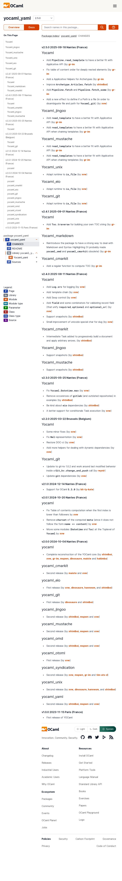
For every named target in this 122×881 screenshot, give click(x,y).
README (17, 248)
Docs (32, 27)
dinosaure (76, 558)
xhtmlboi (102, 84)
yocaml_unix (13, 218)
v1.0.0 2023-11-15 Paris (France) (22, 227)
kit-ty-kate (86, 489)
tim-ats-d (102, 674)
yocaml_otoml (14, 210)
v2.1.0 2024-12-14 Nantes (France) (18, 153)
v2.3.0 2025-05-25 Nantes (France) (19, 122)
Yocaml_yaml (21, 257)
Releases (46, 762)
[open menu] (114, 6)
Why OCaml (48, 784)
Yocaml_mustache (14, 52)
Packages (47, 798)
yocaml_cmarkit (14, 185)
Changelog (47, 755)
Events (45, 813)
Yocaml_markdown (16, 86)
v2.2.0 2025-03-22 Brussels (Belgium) (19, 136)
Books (82, 791)
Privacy (46, 845)
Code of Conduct (106, 845)
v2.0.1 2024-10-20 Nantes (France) (18, 162)
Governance (109, 838)
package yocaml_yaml (16, 235)
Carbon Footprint (85, 838)
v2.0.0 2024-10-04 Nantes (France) (19, 175)
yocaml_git (12, 193)
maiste (87, 558)
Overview (13, 27)
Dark (95, 729)
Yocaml (9, 42)
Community (48, 806)
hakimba (102, 558)
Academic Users (51, 776)
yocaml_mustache (16, 202)
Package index (50, 35)
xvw (103, 103)
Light (82, 729)
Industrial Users (50, 769)
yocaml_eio (12, 189)
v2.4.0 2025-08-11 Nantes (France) (19, 97)
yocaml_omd (13, 206)
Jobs (44, 827)
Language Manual (88, 776)
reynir (101, 470)
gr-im (71, 64)
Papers (82, 805)
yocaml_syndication (17, 214)
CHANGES (18, 244)
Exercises (84, 798)
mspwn (64, 558)
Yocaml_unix (11, 58)
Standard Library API (90, 784)
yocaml (10, 168)
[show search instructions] (113, 27)
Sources (16, 261)
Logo (82, 819)
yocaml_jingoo (14, 198)
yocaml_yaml (17, 18)
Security (63, 838)
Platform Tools (87, 769)
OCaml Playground (89, 812)
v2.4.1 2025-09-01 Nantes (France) (19, 76)
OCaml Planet (49, 820)
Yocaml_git (11, 68)
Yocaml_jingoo (13, 47)
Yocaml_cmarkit (14, 90)
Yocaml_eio (11, 63)
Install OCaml (86, 755)
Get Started (85, 762)
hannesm (89, 587)
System (110, 729)
